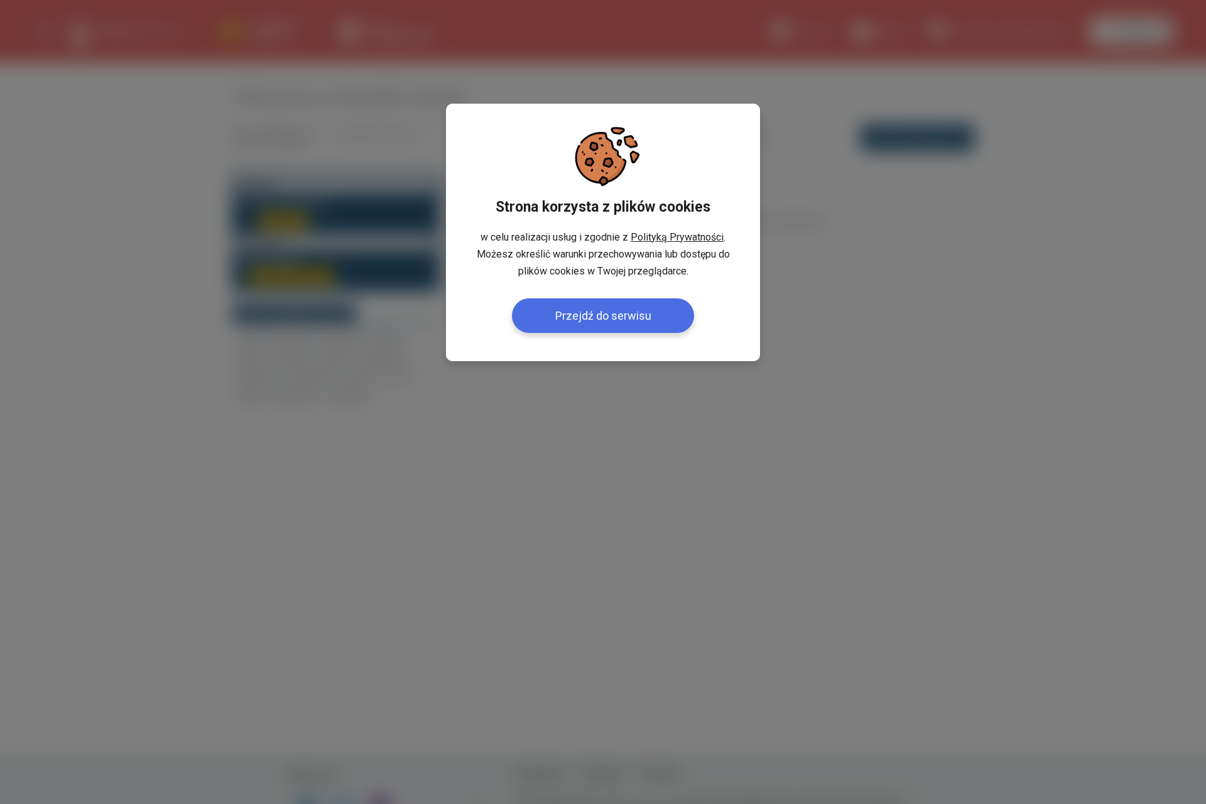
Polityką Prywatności (677, 237)
